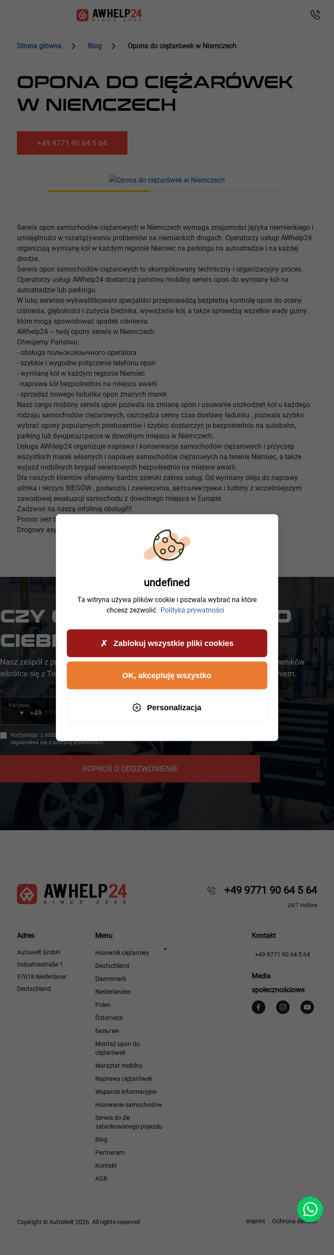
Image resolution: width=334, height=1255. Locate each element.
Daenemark (110, 978)
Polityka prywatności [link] (192, 610)
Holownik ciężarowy (122, 952)
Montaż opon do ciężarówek (117, 1048)
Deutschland (112, 965)
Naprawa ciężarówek (123, 1078)
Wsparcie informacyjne (126, 1091)
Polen (102, 1004)
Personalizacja (174, 707)
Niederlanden (113, 991)
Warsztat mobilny (119, 1065)
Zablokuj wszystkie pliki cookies (174, 643)
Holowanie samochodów (128, 1104)
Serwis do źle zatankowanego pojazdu (128, 1122)
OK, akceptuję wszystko (166, 675)
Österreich (109, 1017)
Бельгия (107, 1030)
